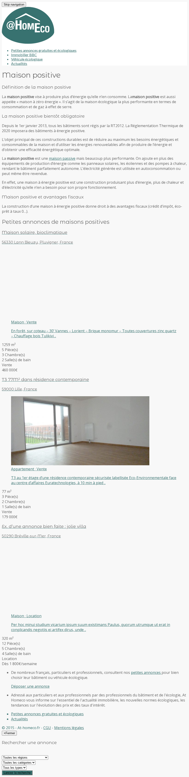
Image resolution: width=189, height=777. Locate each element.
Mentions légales (69, 727)
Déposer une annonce (30, 686)
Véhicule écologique (27, 59)
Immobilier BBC (24, 54)
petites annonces (146, 672)
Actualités (19, 63)
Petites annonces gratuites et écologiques (44, 50)
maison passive (62, 158)
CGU (47, 727)
